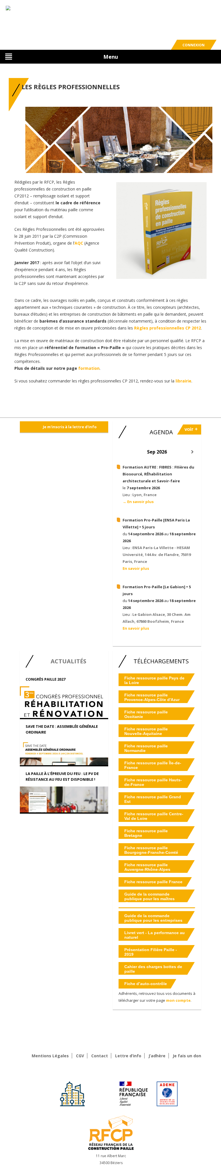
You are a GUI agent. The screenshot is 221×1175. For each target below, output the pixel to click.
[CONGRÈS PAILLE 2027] (64, 716)
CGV (80, 1055)
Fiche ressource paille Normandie (146, 748)
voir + (191, 429)
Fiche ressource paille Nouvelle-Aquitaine (146, 731)
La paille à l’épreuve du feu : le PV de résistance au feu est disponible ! (62, 776)
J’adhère (156, 1055)
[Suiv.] (192, 451)
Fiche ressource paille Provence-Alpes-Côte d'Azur (152, 697)
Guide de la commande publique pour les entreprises (153, 918)
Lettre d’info (128, 1055)
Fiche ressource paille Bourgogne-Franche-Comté (151, 850)
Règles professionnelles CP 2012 (167, 328)
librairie (183, 381)
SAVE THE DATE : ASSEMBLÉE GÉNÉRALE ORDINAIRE (62, 729)
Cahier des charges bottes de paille (153, 969)
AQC (79, 243)
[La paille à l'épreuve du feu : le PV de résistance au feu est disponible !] (64, 804)
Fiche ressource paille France (153, 881)
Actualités (68, 661)
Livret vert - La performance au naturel (154, 935)
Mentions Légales (50, 1055)
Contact (99, 1055)
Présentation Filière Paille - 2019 (150, 952)
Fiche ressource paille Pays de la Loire (154, 680)
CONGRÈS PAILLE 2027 (45, 679)
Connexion (193, 45)
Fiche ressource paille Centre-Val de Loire (153, 816)
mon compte (178, 1000)
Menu (110, 56)
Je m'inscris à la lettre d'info (70, 426)
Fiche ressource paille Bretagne (146, 833)
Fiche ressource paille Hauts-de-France (153, 782)
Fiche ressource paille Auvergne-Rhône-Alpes (147, 867)
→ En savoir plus (138, 501)
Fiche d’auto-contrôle (145, 983)
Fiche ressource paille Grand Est (152, 799)
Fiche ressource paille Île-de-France (152, 765)
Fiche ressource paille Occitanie (146, 714)
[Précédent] (121, 451)
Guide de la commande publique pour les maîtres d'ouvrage (149, 899)
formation (89, 368)
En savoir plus (136, 568)
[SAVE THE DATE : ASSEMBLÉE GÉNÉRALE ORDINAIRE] (64, 760)
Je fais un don (187, 1055)
